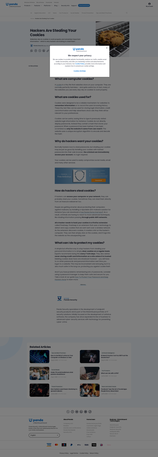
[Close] (107, 48)
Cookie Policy (80, 64)
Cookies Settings (80, 71)
